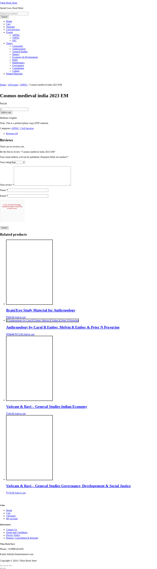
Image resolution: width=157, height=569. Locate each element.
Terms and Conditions (16, 532)
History (15, 54)
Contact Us (11, 529)
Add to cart (6, 112)
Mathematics (18, 62)
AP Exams (13, 84)
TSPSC (16, 38)
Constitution (18, 68)
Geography (17, 46)
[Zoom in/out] (1, 565)
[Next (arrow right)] (4, 568)
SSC (14, 40)
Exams (9, 32)
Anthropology (19, 49)
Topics (9, 43)
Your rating (5, 162)
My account (12, 518)
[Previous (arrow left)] (1, 568)
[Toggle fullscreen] (4, 565)
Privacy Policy (13, 535)
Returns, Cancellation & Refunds (22, 538)
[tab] (81, 133)
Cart (8, 24)
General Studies (20, 51)
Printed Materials (14, 73)
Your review (7, 184)
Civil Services (13, 29)
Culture (15, 71)
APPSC (16, 35)
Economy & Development (25, 57)
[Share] (7, 565)
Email (4, 196)
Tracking (10, 26)
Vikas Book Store (8, 3)
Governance (18, 65)
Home (9, 21)
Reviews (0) (12, 133)
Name (4, 190)
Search (4, 17)
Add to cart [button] (20, 317)
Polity (15, 60)
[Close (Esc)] (10, 565)
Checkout (10, 516)
